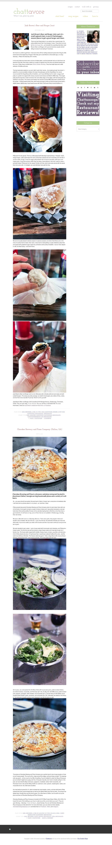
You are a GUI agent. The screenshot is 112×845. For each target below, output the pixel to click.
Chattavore (29, 8)
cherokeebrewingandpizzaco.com (21, 806)
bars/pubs (33, 415)
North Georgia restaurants (42, 816)
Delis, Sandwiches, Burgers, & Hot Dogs (53, 412)
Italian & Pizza (55, 813)
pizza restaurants (57, 816)
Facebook (43, 806)
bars (28, 415)
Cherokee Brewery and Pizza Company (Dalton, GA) (39, 429)
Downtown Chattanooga (35, 413)
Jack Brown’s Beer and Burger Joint (40, 26)
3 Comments (47, 418)
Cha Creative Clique (82, 838)
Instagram (55, 806)
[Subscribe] (97, 88)
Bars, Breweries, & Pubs (29, 412)
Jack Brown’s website (30, 405)
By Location (41, 813)
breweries (31, 816)
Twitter (48, 806)
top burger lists (39, 45)
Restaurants (48, 413)
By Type (38, 412)
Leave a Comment (47, 818)
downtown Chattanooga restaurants (48, 415)
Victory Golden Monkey (39, 64)
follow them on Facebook (44, 405)
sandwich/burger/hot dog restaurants (40, 416)
